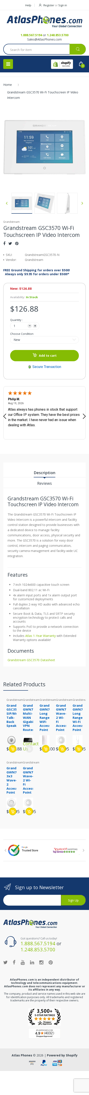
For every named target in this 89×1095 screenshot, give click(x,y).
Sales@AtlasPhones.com (44, 39)
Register (48, 5)
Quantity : (16, 320)
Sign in (62, 5)
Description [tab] (44, 472)
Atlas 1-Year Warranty (40, 636)
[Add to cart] (12, 749)
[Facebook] (4, 243)
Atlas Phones (22, 1055)
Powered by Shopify (62, 1055)
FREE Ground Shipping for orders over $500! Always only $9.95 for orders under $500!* (36, 272)
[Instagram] (41, 962)
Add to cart (48, 355)
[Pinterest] (16, 243)
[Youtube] (23, 962)
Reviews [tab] (44, 483)
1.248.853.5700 (57, 35)
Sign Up (73, 900)
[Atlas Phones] (44, 21)
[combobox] (44, 49)
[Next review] (84, 416)
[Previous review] (5, 416)
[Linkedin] (32, 962)
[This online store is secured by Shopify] (62, 64)
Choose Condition (21, 334)
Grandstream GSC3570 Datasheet (31, 660)
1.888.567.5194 (31, 35)
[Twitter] (10, 243)
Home (7, 85)
